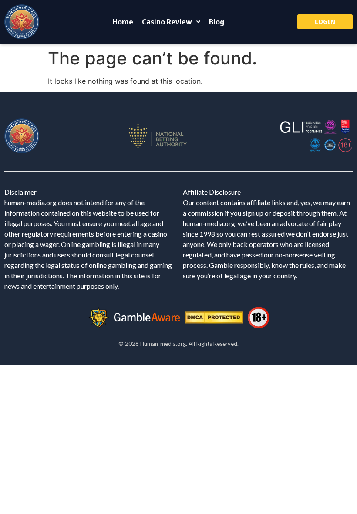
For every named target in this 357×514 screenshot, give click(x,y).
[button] (171, 22)
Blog (216, 22)
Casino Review (167, 22)
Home (122, 22)
